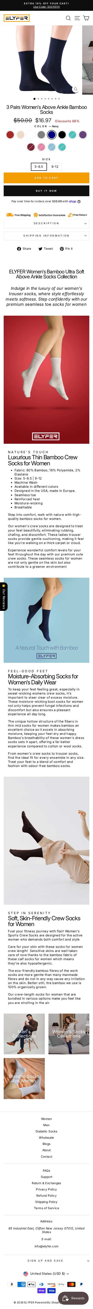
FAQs (46, 1170)
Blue (51, 147)
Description (46, 223)
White (31, 134)
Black (62, 134)
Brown (10, 134)
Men (46, 1125)
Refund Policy (46, 1195)
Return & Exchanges (46, 1183)
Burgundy (31, 147)
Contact (46, 1156)
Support (46, 1177)
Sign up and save (45, 1260)
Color (46, 126)
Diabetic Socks (46, 1131)
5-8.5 (39, 167)
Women (46, 1119)
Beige (20, 134)
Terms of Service (46, 1208)
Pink (41, 147)
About (46, 1150)
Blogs (47, 1144)
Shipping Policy (46, 1202)
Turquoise (62, 147)
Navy (51, 134)
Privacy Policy (46, 1189)
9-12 (54, 167)
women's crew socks (31, 526)
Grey (41, 134)
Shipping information (46, 235)
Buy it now (46, 190)
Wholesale (46, 1137)
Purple (83, 134)
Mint (72, 134)
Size (46, 159)
